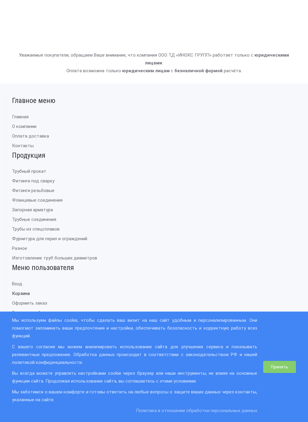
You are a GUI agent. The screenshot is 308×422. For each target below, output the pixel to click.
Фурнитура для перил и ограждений (49, 238)
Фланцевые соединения (37, 200)
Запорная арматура (32, 210)
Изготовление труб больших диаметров (54, 258)
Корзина (21, 293)
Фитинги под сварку (33, 181)
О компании (24, 126)
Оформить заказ (29, 303)
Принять (279, 367)
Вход (17, 284)
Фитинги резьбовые (33, 190)
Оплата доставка (30, 136)
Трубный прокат (29, 171)
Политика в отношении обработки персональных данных (196, 410)
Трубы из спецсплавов (36, 229)
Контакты (23, 145)
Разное (19, 248)
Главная (20, 116)
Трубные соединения (34, 219)
